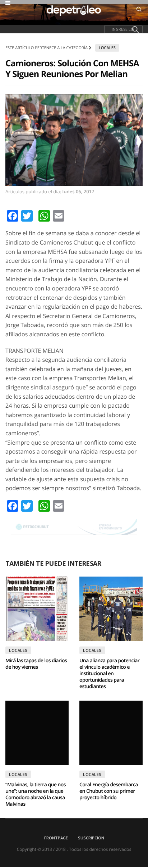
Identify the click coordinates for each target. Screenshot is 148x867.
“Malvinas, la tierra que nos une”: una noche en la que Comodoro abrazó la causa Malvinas (35, 794)
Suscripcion (91, 837)
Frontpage (56, 837)
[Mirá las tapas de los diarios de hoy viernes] (37, 609)
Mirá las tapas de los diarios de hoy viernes (36, 664)
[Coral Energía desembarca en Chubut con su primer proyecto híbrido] (111, 733)
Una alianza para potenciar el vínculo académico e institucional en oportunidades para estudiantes (109, 673)
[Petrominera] (74, 527)
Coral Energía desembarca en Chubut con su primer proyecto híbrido (108, 791)
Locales (107, 48)
